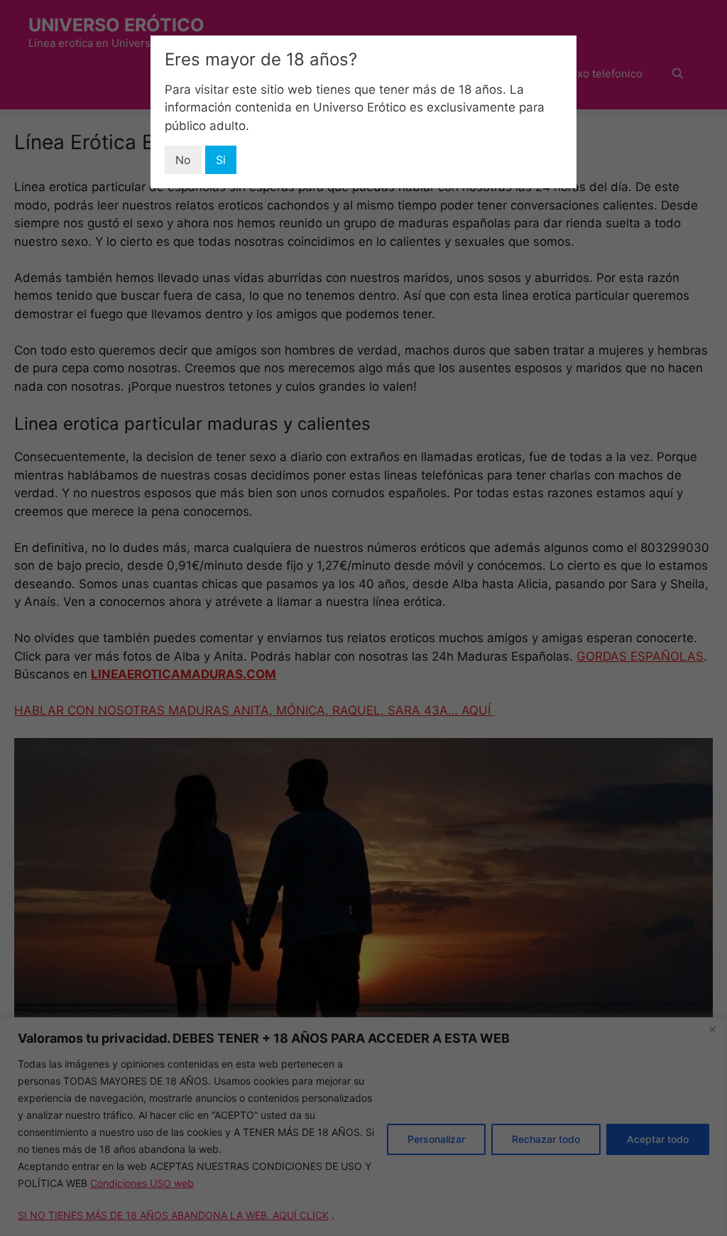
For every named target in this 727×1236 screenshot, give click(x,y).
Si (221, 160)
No (183, 160)
